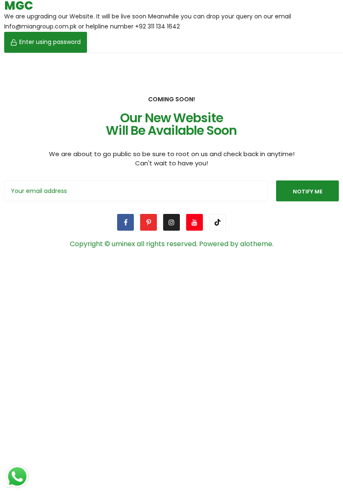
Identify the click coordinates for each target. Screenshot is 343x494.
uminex (123, 244)
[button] (45, 42)
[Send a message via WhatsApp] (17, 476)
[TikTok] (217, 222)
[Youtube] (194, 222)
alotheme (256, 244)
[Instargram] (171, 222)
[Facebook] (125, 222)
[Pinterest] (148, 222)
